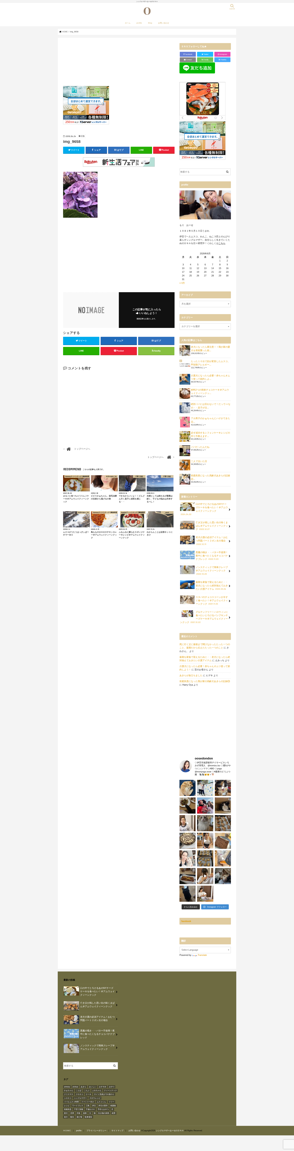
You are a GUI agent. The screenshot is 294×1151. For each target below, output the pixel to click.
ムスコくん (101, 1102)
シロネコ (67, 1098)
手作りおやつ (103, 1109)
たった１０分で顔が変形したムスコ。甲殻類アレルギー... (210, 363)
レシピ (67, 1106)
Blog (150, 23)
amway (67, 1087)
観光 (72, 1117)
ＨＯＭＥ (67, 1130)
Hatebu (222, 60)
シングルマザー (80, 1098)
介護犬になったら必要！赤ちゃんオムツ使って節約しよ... (210, 377)
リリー (111, 1102)
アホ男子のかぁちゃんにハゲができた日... (210, 420)
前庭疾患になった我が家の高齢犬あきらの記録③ (204, 681)
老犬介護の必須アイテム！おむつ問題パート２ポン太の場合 (212, 540)
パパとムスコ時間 (71, 1102)
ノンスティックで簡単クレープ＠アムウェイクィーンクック (212, 570)
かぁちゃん (68, 1090)
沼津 (72, 1113)
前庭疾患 (67, 1109)
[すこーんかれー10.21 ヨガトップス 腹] (205, 841)
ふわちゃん (96, 1090)
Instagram (223, 54)
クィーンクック (110, 1090)
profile (139, 23)
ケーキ (88, 1094)
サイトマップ (117, 1130)
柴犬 (66, 1113)
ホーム (127, 23)
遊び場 (79, 1117)
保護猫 (113, 1106)
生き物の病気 (103, 1113)
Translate (202, 955)
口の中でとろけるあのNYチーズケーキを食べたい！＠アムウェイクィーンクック (204, 509)
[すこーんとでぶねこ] (205, 894)
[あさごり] (223, 858)
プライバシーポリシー (96, 1130)
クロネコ (79, 1094)
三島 (87, 1106)
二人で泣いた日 (199, 461)
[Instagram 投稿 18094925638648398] (187, 823)
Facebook (188, 54)
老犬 (66, 1117)
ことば (78, 1090)
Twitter (206, 54)
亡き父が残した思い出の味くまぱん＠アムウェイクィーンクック (212, 525)
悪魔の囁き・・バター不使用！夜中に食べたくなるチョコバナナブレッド (212, 555)
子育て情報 (78, 1109)
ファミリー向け (87, 1102)
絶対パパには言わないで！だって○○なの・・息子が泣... (210, 406)
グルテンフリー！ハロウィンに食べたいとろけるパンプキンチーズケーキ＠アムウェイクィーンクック (204, 617)
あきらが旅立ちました (190, 675)
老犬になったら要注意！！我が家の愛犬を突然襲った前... (210, 349)
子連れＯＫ (90, 1109)
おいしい (92, 1087)
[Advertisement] (119, 64)
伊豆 (94, 1106)
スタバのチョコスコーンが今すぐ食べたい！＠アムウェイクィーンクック (212, 600)
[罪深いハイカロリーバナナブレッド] (187, 876)
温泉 (85, 1113)
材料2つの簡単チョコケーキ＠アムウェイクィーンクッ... (210, 391)
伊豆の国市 (103, 1106)
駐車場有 (88, 1117)
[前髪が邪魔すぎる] (205, 876)
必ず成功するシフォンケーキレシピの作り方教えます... (210, 434)
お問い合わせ (163, 23)
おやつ (111, 1087)
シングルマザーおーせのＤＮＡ (170, 1130)
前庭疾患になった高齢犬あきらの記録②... (210, 477)
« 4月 (182, 283)
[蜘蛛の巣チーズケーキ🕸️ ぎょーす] (187, 841)
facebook (186, 921)
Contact (189, 60)
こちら (222, 243)
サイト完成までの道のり (104, 1094)
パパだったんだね (200, 447)
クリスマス (68, 1094)
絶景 (113, 1113)
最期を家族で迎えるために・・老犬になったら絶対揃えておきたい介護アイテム (212, 585)
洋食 (78, 1113)
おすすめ (102, 1087)
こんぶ (86, 1090)
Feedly (206, 60)
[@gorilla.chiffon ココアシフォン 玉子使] (223, 841)
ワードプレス (77, 1106)
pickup (75, 1087)
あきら (83, 1087)
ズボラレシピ (94, 1098)
